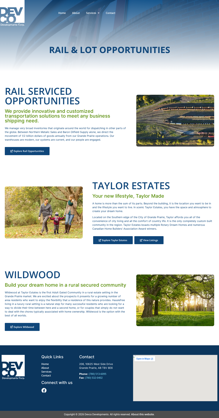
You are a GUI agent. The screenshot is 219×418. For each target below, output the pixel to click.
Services (91, 13)
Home (62, 13)
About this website (142, 414)
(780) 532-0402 (94, 377)
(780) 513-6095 (97, 374)
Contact (110, 13)
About (76, 13)
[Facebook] (43, 390)
